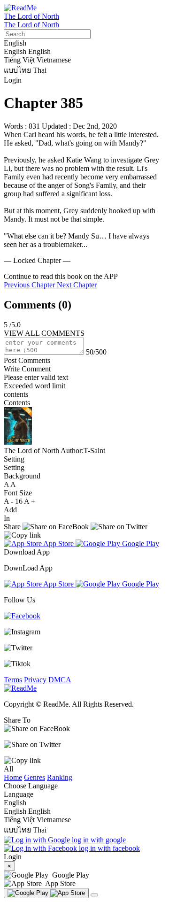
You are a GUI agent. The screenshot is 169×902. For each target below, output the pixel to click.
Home (13, 777)
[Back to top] (94, 895)
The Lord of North (31, 16)
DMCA (59, 680)
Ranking (59, 777)
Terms (13, 680)
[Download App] (46, 893)
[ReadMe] (20, 8)
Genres (34, 777)
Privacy (35, 680)
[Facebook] (22, 616)
